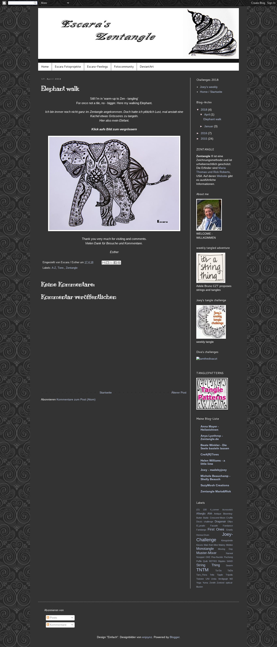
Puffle (199, 561)
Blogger (174, 637)
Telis (212, 575)
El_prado (200, 525)
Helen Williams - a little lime (213, 462)
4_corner (214, 509)
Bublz (206, 518)
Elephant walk (212, 119)
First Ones (216, 529)
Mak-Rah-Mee (211, 545)
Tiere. (61, 267)
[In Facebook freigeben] (115, 263)
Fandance (228, 525)
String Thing (208, 565)
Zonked (220, 582)
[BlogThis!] (107, 263)
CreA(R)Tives (210, 454)
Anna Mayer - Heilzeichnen (210, 428)
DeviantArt (147, 67)
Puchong (228, 557)
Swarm (229, 565)
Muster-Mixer (206, 553)
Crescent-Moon (217, 518)
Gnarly (229, 529)
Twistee (200, 579)
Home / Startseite (211, 91)
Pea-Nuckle (217, 557)
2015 (204, 138)
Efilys (230, 521)
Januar (209, 126)
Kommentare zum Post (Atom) (76, 399)
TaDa (230, 570)
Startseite (106, 392)
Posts (53, 617)
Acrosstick (227, 509)
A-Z (54, 267)
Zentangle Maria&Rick (216, 491)
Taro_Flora (201, 575)
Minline (229, 545)
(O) (198, 509)
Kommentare (58, 624)
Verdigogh (223, 579)
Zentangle (71, 267)
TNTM (202, 569)
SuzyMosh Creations (215, 485)
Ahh (209, 513)
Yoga (198, 582)
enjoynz (147, 637)
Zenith (212, 582)
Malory (222, 545)
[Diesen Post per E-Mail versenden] (104, 263)
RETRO (213, 561)
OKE (208, 557)
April (207, 114)
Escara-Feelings (97, 67)
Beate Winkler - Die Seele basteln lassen (215, 446)
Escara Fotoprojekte (68, 67)
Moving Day (225, 549)
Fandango (201, 529)
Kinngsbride (227, 540)
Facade (214, 525)
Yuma (205, 582)
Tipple (220, 575)
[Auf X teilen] (111, 263)
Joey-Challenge (214, 537)
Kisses (199, 545)
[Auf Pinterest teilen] (119, 263)
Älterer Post (178, 392)
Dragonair (220, 521)
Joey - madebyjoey (214, 469)
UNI (207, 579)
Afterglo (200, 513)
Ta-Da (218, 570)
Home (45, 67)
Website (222, 176)
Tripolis (229, 575)
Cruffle (229, 518)
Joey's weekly (209, 86)
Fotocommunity (124, 67)
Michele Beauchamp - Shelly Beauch (215, 477)
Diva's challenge (204, 521)
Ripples (221, 561)
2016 (204, 133)
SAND (230, 561)
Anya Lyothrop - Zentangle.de (212, 437)
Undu (213, 579)
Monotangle (205, 549)
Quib (205, 561)
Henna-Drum (202, 535)
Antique (217, 513)
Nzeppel (200, 557)
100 (205, 509)
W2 (231, 579)
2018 (204, 109)
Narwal (229, 553)
